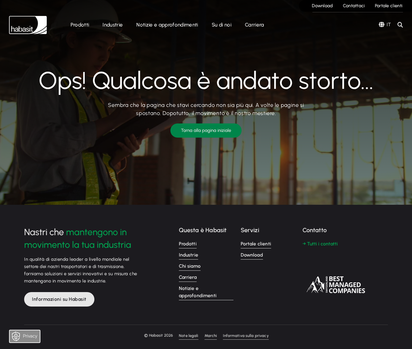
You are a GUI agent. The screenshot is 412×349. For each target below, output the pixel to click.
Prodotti (80, 25)
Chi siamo (190, 266)
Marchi (210, 335)
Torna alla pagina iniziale (206, 130)
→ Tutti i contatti (320, 244)
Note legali (188, 335)
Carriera (254, 25)
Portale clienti (389, 5)
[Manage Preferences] (30, 338)
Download (322, 5)
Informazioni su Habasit (59, 299)
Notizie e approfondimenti (167, 25)
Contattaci (354, 5)
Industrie (113, 25)
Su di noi (221, 25)
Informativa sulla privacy (245, 335)
